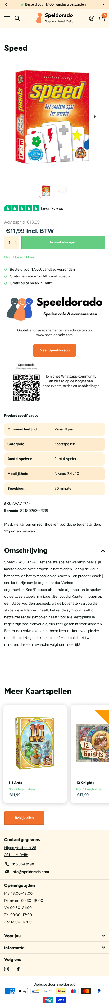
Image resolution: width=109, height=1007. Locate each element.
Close (54, 935)
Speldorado (65, 984)
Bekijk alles (24, 818)
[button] (6, 4)
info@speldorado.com (30, 872)
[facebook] (18, 969)
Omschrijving (25, 550)
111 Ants (15, 783)
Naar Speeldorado (55, 350)
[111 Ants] (34, 743)
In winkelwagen (63, 242)
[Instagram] (6, 969)
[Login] (91, 18)
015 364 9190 (23, 864)
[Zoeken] (17, 18)
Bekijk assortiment (7, 18)
